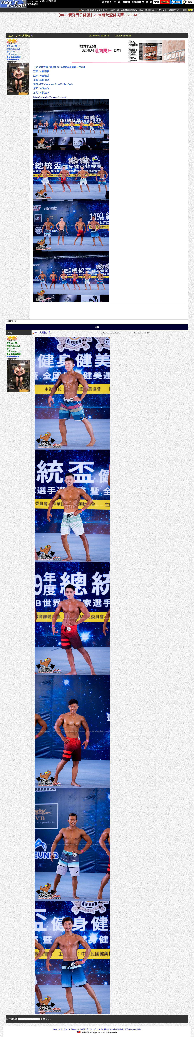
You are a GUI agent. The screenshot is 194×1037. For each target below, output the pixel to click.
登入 (190, 10)
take (36, 332)
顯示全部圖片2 (101, 10)
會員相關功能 (104, 1029)
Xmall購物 (137, 1029)
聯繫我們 (128, 1029)
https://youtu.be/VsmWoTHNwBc (49, 97)
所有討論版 (162, 10)
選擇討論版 (150, 10)
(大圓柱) (43, 332)
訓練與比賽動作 (85, 1029)
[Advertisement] (97, 26)
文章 (65, 1029)
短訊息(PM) (174, 10)
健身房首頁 (57, 1029)
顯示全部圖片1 (87, 10)
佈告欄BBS (73, 1029)
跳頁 (141, 10)
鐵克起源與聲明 (116, 1029)
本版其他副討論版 (129, 10)
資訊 (95, 1029)
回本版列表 (114, 10)
